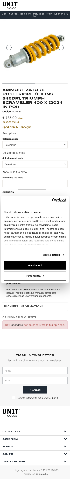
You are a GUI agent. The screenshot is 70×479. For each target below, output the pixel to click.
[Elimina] (43, 192)
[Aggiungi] (21, 192)
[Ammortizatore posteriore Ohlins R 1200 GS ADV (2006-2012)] (35, 50)
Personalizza (33, 275)
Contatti (11, 432)
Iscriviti (36, 390)
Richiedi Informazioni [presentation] (23, 306)
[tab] (35, 306)
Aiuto (8, 454)
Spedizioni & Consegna (16, 127)
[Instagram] (39, 423)
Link (55, 398)
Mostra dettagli (51, 254)
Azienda (10, 439)
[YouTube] (46, 423)
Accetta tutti (35, 265)
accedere (17, 324)
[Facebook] (31, 423)
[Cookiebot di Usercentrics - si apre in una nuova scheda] (52, 200)
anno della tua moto (12, 177)
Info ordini (13, 462)
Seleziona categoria (12, 158)
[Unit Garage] (10, 5)
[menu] (65, 5)
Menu (7, 447)
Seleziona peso (10, 139)
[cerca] (52, 5)
